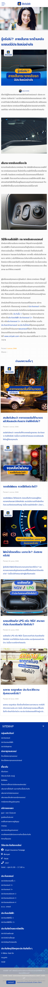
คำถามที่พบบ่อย (6, 839)
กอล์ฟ (3, 962)
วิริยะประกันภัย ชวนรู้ (8, 776)
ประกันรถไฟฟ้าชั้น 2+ (8, 922)
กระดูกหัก (4, 957)
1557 (7, 863)
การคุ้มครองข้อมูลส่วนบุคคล (10, 802)
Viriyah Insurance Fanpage (15, 850)
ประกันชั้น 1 (17, 314)
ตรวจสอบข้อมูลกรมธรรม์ (9, 830)
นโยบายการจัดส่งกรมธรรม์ (10, 793)
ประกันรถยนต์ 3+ (14, 321)
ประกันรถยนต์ (34, 306)
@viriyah (7, 854)
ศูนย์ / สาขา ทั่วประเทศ (8, 813)
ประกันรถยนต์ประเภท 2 (8, 894)
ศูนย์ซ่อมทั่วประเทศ (7, 817)
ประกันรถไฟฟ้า (14, 317)
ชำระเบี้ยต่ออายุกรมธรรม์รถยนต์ (11, 760)
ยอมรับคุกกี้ (11, 982)
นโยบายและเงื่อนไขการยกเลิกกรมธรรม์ (13, 797)
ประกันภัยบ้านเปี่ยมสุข (8, 938)
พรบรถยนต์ (23, 329)
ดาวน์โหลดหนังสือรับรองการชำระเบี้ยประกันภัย (16, 834)
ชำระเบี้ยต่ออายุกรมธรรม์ (9, 756)
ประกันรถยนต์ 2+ (26, 317)
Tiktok (6, 859)
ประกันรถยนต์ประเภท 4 (8, 902)
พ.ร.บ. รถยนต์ (6, 906)
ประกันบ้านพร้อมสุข (7, 933)
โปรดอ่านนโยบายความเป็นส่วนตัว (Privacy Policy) (29, 982)
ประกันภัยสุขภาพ (6, 746)
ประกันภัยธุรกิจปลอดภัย (9, 942)
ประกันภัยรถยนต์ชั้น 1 (8, 881)
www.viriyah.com (11, 336)
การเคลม (4, 826)
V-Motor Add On (7, 953)
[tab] (24, 726)
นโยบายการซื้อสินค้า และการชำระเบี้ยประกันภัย (15, 789)
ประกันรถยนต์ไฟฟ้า (7, 742)
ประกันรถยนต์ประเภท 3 (8, 898)
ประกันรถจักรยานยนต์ (9, 325)
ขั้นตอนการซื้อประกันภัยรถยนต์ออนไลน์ (13, 784)
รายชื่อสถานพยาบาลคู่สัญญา (10, 821)
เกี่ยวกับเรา (4, 771)
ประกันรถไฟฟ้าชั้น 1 (7, 918)
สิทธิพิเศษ (4, 780)
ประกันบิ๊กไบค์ (25, 325)
